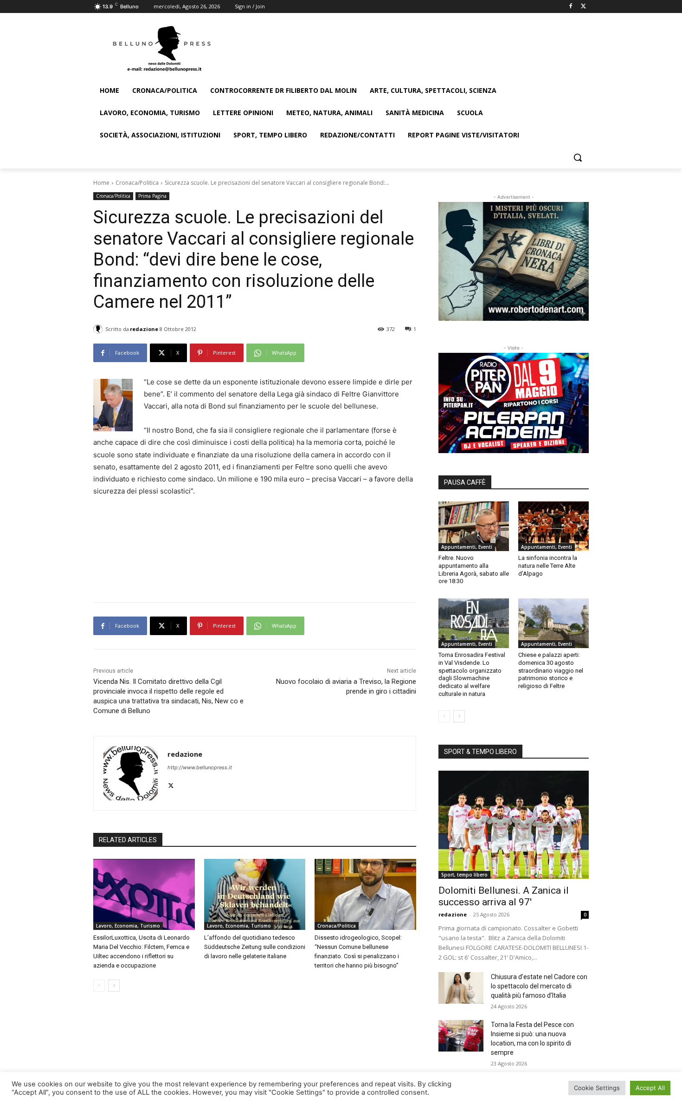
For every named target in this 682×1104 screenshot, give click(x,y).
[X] (583, 6)
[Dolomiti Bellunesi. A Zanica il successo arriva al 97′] (513, 825)
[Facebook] (570, 6)
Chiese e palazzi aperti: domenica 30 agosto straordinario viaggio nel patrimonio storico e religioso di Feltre (550, 670)
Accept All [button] (650, 1087)
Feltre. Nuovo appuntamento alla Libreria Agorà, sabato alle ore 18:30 (473, 569)
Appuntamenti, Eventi (466, 547)
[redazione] (99, 329)
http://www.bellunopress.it (199, 767)
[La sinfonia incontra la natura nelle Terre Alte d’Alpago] (553, 526)
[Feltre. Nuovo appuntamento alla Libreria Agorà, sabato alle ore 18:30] (473, 526)
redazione (144, 328)
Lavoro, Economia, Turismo (128, 925)
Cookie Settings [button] (597, 1087)
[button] (577, 157)
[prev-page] (99, 986)
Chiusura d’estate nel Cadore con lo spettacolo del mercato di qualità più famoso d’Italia (539, 986)
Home (101, 183)
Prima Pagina (152, 196)
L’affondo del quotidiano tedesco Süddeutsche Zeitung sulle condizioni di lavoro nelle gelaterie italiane (254, 947)
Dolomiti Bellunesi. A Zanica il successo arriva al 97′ (503, 896)
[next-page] (114, 986)
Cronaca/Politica (137, 183)
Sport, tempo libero (464, 874)
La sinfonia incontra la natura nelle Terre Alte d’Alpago (547, 565)
